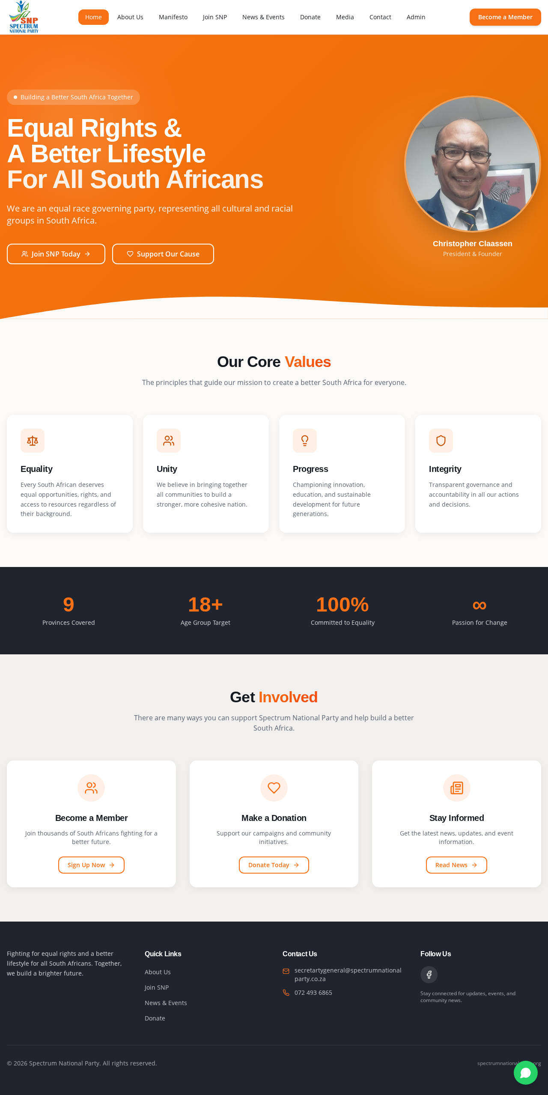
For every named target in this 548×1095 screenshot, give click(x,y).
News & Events (263, 17)
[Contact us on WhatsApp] (526, 1073)
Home (93, 17)
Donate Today (268, 865)
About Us (130, 17)
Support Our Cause (168, 254)
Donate (310, 17)
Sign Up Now (86, 865)
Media (345, 17)
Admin (416, 17)
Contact (380, 17)
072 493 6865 (313, 992)
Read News (451, 865)
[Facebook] (429, 974)
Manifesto (173, 17)
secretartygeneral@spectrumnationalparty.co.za (348, 974)
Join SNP (215, 17)
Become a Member (505, 17)
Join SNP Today (56, 254)
